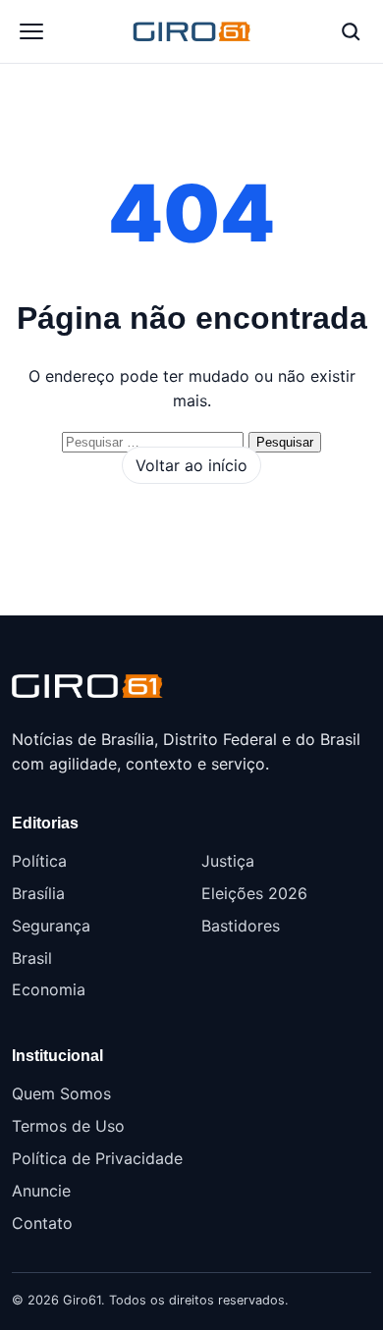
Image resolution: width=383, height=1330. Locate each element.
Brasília (38, 893)
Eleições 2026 (254, 893)
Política (39, 861)
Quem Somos (61, 1093)
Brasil (32, 958)
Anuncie (41, 1190)
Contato (42, 1223)
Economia (48, 989)
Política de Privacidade (97, 1158)
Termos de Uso (68, 1126)
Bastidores (240, 925)
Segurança (51, 925)
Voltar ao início (191, 465)
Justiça (227, 861)
